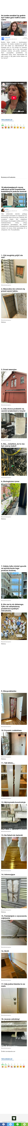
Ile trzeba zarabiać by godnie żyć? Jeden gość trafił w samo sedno (13, 17)
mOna (6, 209)
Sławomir (7, 37)
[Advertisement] (14, 70)
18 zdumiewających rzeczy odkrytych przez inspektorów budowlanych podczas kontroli (13, 189)
